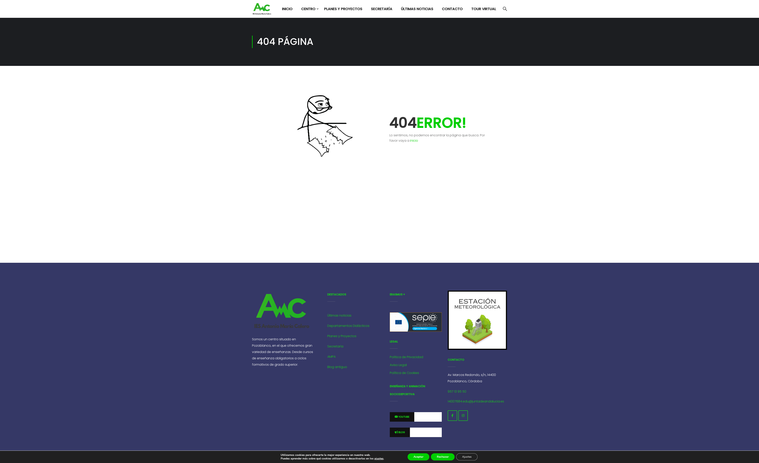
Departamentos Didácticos (348, 326)
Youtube (403, 416)
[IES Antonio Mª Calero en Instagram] (463, 415)
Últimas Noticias (417, 8)
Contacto (452, 8)
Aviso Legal (398, 365)
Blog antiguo (337, 367)
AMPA (331, 356)
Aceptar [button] (418, 457)
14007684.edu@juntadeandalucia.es (476, 401)
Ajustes (467, 457)
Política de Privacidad (406, 357)
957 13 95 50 (457, 391)
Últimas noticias (339, 315)
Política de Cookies (404, 373)
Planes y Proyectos (343, 8)
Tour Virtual (483, 8)
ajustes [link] (378, 458)
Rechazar (443, 457)
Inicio (287, 8)
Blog (401, 432)
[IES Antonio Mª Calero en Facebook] (452, 415)
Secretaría (381, 8)
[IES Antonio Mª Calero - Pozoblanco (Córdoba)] (262, 9)
